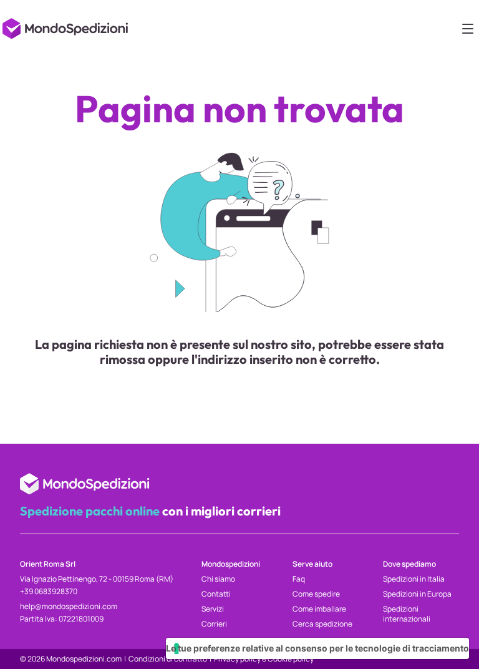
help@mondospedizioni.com (68, 606)
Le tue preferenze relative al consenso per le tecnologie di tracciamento (317, 648)
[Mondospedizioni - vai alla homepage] (67, 25)
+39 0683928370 (48, 591)
